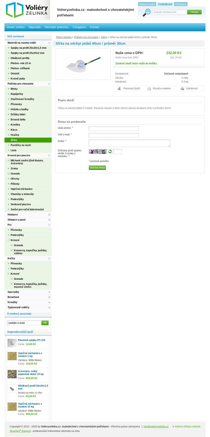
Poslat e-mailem (162, 88)
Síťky (104, 37)
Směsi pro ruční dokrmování (27, 209)
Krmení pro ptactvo (19, 155)
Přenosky (16, 104)
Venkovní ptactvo (21, 204)
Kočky (11, 258)
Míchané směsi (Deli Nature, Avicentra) (27, 162)
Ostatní (15, 73)
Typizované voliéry (18, 307)
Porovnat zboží (131, 88)
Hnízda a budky (20, 109)
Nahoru (179, 426)
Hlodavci (13, 214)
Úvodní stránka (16, 27)
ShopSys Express (20, 431)
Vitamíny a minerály (22, 194)
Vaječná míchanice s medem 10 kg (30, 405)
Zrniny (14, 168)
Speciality (13, 292)
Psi (9, 224)
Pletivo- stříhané (20, 68)
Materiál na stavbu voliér (22, 42)
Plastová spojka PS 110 (31, 340)
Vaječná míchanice (22, 189)
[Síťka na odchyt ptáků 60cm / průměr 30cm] (83, 63)
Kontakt (94, 27)
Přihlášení (180, 4)
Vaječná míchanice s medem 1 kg (30, 355)
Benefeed (13, 297)
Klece (14, 129)
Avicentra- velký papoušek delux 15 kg (30, 373)
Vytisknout (191, 88)
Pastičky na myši (21, 145)
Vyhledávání (165, 4)
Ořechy (15, 178)
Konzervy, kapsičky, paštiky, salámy (30, 252)
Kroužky (12, 302)
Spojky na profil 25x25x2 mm (28, 53)
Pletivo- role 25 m (21, 63)
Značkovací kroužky (22, 99)
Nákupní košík (147, 4)
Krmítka (15, 124)
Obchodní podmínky (57, 27)
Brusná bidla (18, 119)
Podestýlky (17, 199)
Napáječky (17, 94)
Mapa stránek (192, 426)
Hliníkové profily (20, 58)
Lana (13, 150)
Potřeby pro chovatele (86, 37)
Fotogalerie (79, 27)
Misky (14, 88)
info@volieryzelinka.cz (156, 426)
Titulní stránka (63, 37)
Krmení (15, 240)
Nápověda (35, 27)
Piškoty (15, 183)
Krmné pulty (18, 78)
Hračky (15, 135)
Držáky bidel (18, 114)
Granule (15, 173)
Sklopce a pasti (16, 219)
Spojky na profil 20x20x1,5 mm (29, 47)
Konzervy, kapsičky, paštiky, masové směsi (30, 285)
